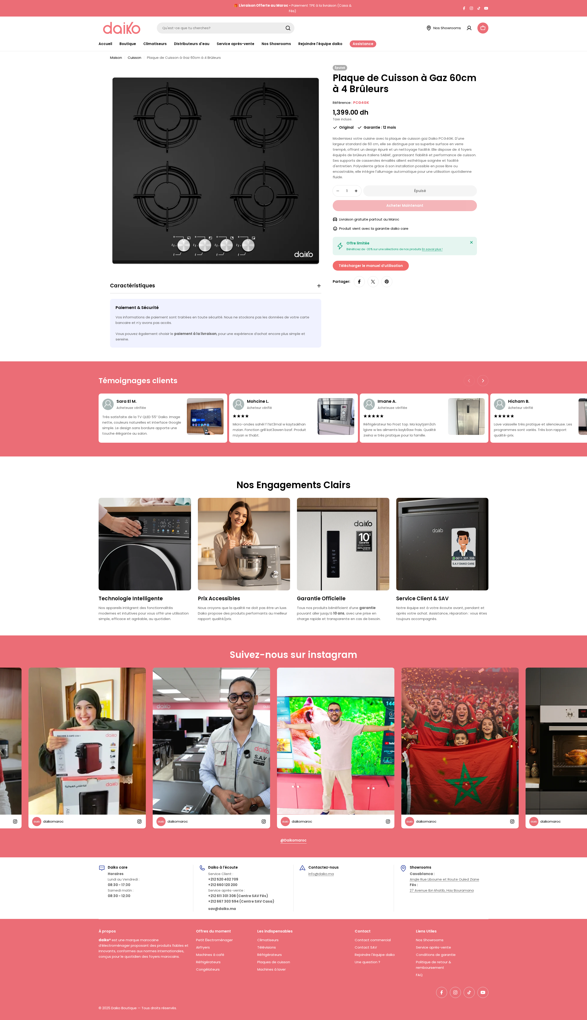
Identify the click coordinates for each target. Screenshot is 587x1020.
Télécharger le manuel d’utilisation (371, 265)
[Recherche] (288, 28)
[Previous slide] (469, 380)
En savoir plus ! (432, 249)
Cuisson (134, 57)
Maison (116, 57)
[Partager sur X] (373, 281)
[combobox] (225, 28)
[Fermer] (471, 242)
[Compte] (469, 28)
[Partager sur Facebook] (359, 281)
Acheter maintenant (404, 205)
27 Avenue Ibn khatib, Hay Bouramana (442, 890)
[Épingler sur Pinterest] (386, 281)
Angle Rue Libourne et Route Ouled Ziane (444, 879)
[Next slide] (482, 380)
